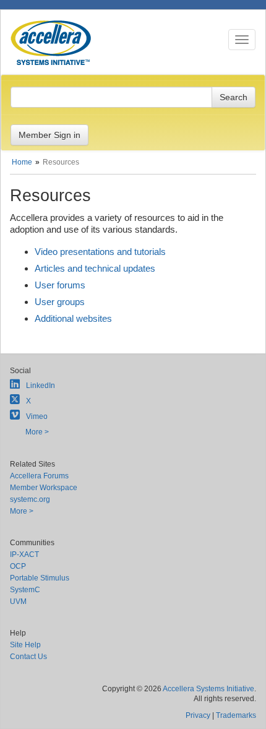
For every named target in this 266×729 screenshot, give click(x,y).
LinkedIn (40, 385)
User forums (60, 285)
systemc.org (30, 499)
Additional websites (73, 318)
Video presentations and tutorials (100, 251)
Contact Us (28, 656)
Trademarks (236, 715)
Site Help (25, 645)
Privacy (198, 715)
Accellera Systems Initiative (208, 688)
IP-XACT (24, 554)
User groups (60, 301)
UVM (18, 601)
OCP (18, 566)
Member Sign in (49, 135)
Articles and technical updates (95, 268)
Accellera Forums (39, 476)
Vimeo (37, 416)
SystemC (25, 589)
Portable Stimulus (39, 578)
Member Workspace (43, 487)
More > (37, 432)
